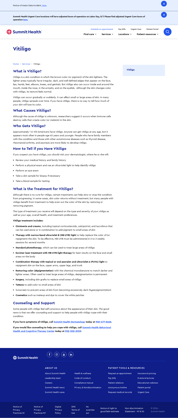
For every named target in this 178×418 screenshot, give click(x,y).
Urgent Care (136, 29)
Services (106, 34)
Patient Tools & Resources (126, 368)
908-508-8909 (73, 331)
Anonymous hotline (117, 388)
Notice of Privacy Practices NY (40, 410)
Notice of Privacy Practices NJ (18, 410)
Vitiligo (131, 70)
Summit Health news (55, 388)
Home (24, 31)
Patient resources (146, 34)
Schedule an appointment (102, 29)
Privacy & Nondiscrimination (87, 388)
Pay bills (121, 29)
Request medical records (120, 392)
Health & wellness (82, 373)
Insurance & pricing (147, 373)
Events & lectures (146, 378)
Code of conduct (82, 378)
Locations (123, 34)
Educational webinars (148, 383)
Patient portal (144, 388)
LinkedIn (71, 354)
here (44, 5)
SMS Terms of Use (75, 410)
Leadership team (53, 378)
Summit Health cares (55, 392)
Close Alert (164, 4)
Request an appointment (120, 373)
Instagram (56, 354)
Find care (89, 34)
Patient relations (116, 383)
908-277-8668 (103, 322)
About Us (51, 368)
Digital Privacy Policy (58, 410)
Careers (48, 383)
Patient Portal (152, 29)
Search (167, 32)
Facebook (49, 354)
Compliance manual (83, 383)
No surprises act (90, 410)
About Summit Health (55, 373)
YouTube (63, 354)
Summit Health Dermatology (69, 322)
